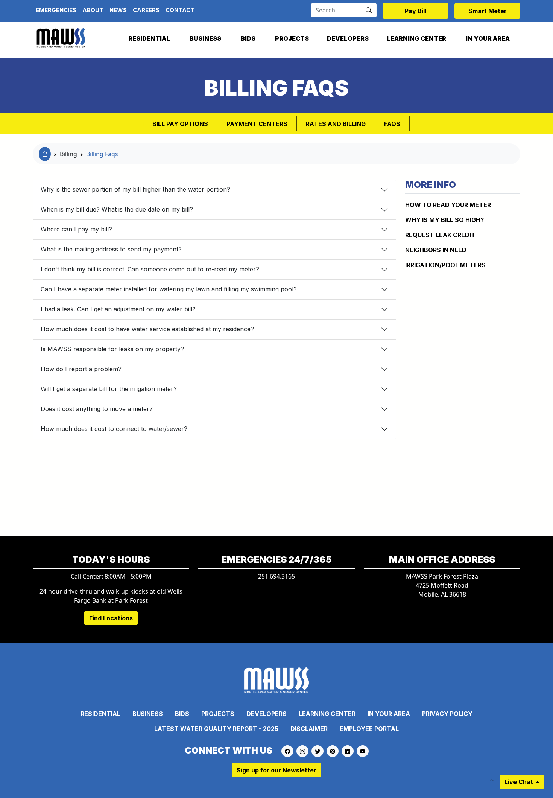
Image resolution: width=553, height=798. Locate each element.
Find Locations (111, 618)
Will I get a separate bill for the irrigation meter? (109, 389)
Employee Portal (369, 729)
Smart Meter (487, 11)
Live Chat (519, 782)
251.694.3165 (276, 576)
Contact (180, 10)
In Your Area (488, 38)
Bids (248, 38)
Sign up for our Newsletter (276, 770)
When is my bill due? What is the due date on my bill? (117, 209)
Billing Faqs (102, 154)
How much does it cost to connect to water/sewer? (114, 429)
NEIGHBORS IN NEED (435, 250)
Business (205, 38)
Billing (68, 154)
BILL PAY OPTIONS (180, 124)
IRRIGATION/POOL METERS (445, 265)
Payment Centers (256, 124)
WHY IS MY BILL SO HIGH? (444, 220)
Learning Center (416, 38)
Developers (348, 38)
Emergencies (56, 10)
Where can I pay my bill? (76, 229)
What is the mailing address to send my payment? (111, 249)
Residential (149, 38)
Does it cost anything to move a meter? (97, 409)
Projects (292, 38)
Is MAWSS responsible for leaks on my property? (112, 349)
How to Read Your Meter (448, 205)
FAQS (392, 124)
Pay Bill (415, 11)
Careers (146, 10)
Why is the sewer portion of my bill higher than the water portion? (135, 189)
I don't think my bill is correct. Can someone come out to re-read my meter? (150, 269)
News (118, 10)
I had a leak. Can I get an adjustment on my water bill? (118, 309)
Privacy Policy (447, 713)
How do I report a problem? (81, 369)
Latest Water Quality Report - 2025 (216, 729)
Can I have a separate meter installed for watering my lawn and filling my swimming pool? (169, 289)
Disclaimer (309, 729)
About (92, 10)
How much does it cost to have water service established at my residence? (147, 329)
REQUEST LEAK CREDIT (440, 235)
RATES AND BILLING (336, 124)
